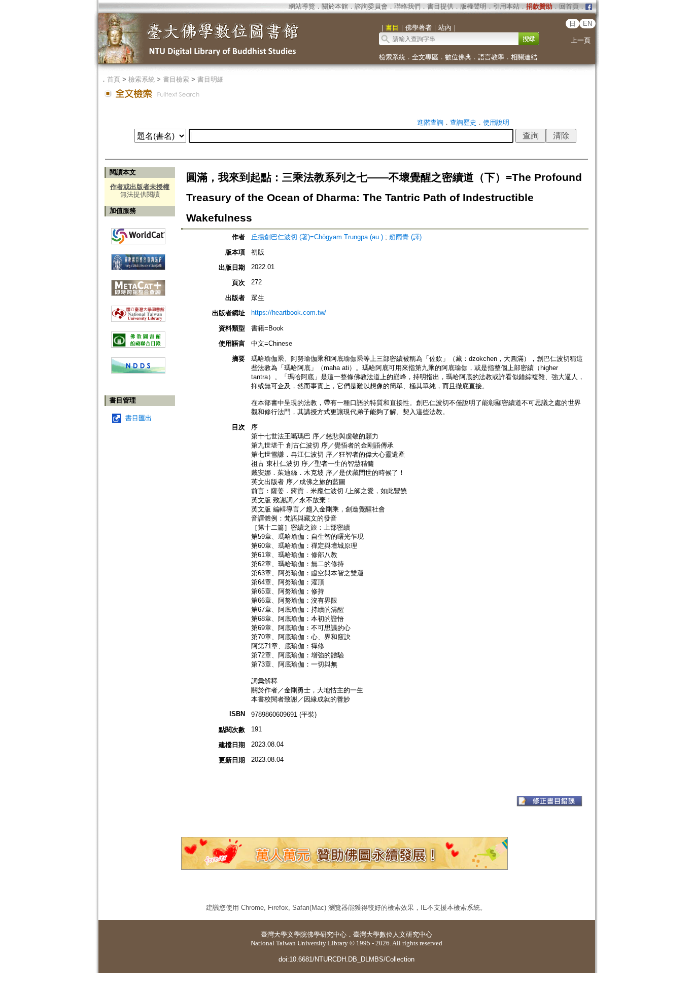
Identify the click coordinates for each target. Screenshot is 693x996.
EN (587, 23)
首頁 (113, 79)
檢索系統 (392, 57)
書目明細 (210, 79)
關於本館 (335, 6)
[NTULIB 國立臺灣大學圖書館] (138, 310)
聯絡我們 (407, 6)
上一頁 (581, 40)
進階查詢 (430, 122)
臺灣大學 (274, 934)
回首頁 (569, 6)
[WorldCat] (138, 233)
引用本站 (506, 6)
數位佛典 (458, 57)
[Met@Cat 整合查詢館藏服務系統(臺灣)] (138, 284)
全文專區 (425, 57)
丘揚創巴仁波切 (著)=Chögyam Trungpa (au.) (317, 237)
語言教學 (491, 57)
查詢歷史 (463, 122)
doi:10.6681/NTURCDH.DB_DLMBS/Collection (346, 959)
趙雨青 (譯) (405, 237)
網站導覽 (302, 6)
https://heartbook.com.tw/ (288, 312)
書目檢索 (176, 79)
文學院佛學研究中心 (316, 934)
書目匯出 (138, 418)
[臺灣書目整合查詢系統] (138, 258)
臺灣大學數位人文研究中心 (392, 934)
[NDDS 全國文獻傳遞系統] (138, 371)
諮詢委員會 (371, 6)
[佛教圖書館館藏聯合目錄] (138, 336)
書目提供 (440, 6)
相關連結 (524, 57)
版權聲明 (473, 6)
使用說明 (496, 122)
